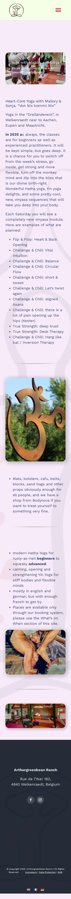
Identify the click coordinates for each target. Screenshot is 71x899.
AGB (60, 872)
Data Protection (47, 872)
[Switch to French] (35, 889)
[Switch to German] (42, 889)
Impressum (31, 872)
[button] (8, 716)
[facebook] (31, 800)
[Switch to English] (28, 889)
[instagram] (40, 800)
